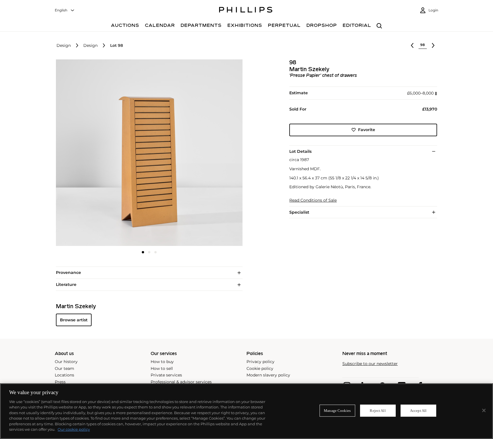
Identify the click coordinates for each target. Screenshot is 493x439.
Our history (66, 361)
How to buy (162, 361)
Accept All (418, 410)
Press (60, 381)
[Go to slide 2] (149, 252)
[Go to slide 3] (155, 252)
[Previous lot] (412, 45)
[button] (147, 152)
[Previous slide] (87, 153)
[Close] (484, 410)
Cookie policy (259, 368)
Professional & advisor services (181, 381)
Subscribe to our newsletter (370, 363)
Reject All (377, 410)
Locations (64, 375)
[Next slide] (211, 153)
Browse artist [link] (74, 319)
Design (63, 45)
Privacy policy (260, 361)
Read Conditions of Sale (313, 200)
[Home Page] (245, 10)
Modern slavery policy (268, 375)
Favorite (366, 129)
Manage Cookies (337, 410)
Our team (64, 368)
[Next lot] (433, 45)
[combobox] (65, 10)
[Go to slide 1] (143, 252)
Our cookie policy (74, 429)
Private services (166, 375)
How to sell (162, 368)
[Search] (379, 26)
